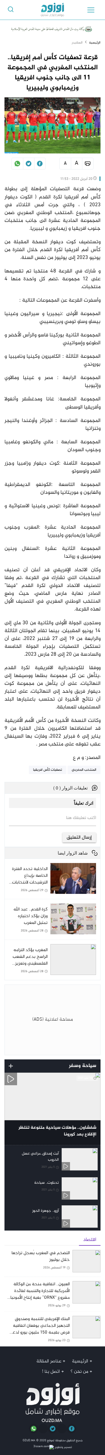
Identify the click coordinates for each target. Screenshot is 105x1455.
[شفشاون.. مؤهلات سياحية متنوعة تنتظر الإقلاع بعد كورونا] (52, 1109)
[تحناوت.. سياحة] (52, 1188)
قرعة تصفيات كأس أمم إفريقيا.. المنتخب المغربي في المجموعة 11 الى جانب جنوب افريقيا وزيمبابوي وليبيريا (52, 72)
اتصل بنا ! (51, 1372)
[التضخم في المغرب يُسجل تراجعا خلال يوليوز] (52, 1263)
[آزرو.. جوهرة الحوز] (52, 1216)
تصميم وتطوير (63, 1447)
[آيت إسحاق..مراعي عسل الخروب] (52, 1159)
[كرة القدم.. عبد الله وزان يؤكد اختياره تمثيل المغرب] (50, 921)
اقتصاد (89, 1240)
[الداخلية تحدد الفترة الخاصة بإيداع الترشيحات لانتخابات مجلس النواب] (50, 881)
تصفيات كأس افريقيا (47, 770)
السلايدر (77, 42)
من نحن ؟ (79, 1372)
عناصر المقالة (48, 1361)
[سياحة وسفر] (11, 1066)
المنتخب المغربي (84, 770)
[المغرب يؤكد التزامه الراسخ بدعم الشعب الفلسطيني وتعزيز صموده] (50, 960)
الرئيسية (95, 42)
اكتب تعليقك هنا (81, 818)
